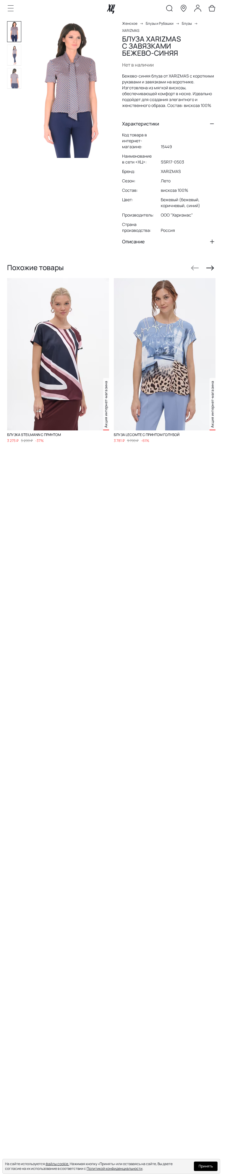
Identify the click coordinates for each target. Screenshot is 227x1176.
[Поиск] (169, 9)
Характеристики (140, 123)
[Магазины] (183, 9)
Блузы (187, 23)
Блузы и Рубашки (160, 23)
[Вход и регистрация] (197, 9)
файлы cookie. (57, 1163)
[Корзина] (211, 9)
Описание (133, 241)
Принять (206, 1166)
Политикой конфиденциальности (114, 1168)
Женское (129, 23)
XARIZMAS (130, 30)
